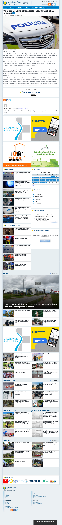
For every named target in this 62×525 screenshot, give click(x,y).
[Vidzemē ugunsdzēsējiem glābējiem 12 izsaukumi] (9, 257)
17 (33, 180)
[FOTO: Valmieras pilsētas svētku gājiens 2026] (9, 446)
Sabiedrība (35, 494)
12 (41, 179)
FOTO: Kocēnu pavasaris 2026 (50, 460)
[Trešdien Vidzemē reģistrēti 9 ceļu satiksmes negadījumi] (9, 202)
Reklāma (55, 1)
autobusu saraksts (41, 198)
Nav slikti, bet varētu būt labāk (42, 219)
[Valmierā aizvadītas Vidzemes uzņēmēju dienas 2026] (9, 463)
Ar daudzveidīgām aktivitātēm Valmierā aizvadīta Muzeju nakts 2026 (50, 444)
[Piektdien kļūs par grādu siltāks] (9, 314)
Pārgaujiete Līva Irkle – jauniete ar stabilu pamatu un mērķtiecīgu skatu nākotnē (22, 422)
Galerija (6, 440)
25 (37, 182)
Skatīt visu (55, 273)
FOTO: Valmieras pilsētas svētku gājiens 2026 (22, 443)
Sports (34, 497)
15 (52, 179)
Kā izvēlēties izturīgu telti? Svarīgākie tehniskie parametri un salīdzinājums (22, 402)
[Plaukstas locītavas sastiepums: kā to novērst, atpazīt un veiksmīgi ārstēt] (9, 386)
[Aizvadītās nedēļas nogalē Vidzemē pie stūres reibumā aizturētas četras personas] (9, 219)
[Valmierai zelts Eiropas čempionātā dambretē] (9, 374)
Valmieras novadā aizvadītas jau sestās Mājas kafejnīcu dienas (50, 363)
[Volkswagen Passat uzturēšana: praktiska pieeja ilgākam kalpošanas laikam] (37, 395)
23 (56, 180)
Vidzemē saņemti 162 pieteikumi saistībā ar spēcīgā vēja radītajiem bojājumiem (22, 264)
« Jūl (33, 185)
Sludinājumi (35, 7)
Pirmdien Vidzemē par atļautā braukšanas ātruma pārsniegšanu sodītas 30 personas (22, 209)
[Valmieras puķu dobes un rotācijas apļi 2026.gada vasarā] (9, 416)
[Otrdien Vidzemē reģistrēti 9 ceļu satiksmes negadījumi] (9, 176)
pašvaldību (38, 194)
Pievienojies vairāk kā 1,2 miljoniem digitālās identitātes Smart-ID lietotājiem (50, 402)
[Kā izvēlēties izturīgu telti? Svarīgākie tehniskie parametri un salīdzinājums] (9, 403)
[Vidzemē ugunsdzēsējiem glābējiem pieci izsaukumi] (9, 240)
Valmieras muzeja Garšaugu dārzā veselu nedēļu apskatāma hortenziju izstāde (22, 364)
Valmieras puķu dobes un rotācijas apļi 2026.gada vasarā (22, 413)
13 (45, 179)
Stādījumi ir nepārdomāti (41, 220)
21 (49, 180)
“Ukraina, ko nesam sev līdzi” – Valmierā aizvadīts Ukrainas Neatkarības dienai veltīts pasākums (50, 321)
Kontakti (50, 1)
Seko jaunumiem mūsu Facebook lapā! (45, 521)
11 (37, 179)
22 (52, 180)
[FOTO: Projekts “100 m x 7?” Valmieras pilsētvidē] (37, 454)
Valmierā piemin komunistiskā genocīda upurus (22, 452)
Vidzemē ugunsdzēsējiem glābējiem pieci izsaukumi (21, 237)
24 (33, 182)
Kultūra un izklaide (37, 499)
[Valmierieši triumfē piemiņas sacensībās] (37, 357)
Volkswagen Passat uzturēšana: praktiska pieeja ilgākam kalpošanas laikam (50, 393)
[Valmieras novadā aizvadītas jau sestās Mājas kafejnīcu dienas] (37, 366)
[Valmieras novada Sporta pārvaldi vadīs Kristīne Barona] (37, 314)
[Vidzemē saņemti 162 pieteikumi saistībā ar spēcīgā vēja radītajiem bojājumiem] (9, 266)
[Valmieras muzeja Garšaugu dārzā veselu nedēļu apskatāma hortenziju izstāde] (9, 366)
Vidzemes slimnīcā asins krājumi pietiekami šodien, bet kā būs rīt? (22, 431)
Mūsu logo (7, 506)
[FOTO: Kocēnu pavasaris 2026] (37, 463)
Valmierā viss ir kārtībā (41, 218)
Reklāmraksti (42, 7)
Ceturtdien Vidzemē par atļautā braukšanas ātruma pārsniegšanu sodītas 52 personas (22, 191)
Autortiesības (36, 502)
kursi (38, 199)
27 (45, 182)
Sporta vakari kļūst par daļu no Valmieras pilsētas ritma (50, 383)
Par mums (44, 1)
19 (41, 180)
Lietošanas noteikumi (37, 503)
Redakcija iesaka (10, 410)
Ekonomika (35, 495)
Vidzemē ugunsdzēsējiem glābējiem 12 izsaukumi (21, 255)
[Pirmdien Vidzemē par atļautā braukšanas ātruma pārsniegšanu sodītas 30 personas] (9, 210)
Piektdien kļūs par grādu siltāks (22, 310)
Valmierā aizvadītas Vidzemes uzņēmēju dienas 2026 (22, 460)
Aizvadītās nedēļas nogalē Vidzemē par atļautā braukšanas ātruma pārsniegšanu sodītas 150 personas (22, 183)
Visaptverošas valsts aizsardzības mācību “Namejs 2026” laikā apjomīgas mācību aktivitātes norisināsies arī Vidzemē (22, 321)
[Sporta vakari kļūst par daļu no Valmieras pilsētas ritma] (37, 386)
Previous (5, 292)
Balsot (54, 222)
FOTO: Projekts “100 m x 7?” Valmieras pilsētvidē (49, 452)
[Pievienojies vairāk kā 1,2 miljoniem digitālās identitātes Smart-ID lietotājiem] (37, 403)
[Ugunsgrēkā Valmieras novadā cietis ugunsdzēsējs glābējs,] (9, 231)
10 (33, 179)
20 (45, 180)
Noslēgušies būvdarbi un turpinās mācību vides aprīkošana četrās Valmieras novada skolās (21, 355)
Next (56, 292)
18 (37, 180)
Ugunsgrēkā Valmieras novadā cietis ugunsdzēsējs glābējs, (22, 229)
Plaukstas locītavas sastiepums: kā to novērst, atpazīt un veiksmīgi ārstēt (22, 384)
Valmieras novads (7, 474)
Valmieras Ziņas (6, 470)
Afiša (27, 7)
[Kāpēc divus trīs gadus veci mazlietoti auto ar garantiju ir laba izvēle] (9, 395)
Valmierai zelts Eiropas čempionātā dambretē (20, 371)
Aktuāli (6, 273)
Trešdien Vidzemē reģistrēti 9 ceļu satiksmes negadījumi (21, 199)
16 (56, 179)
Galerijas (19, 7)
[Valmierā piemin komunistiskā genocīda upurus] (9, 454)
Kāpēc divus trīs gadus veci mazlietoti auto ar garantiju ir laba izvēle (22, 393)
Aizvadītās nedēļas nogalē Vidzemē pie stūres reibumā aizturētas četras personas (21, 217)
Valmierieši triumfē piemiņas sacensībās (49, 354)
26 (41, 182)
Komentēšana (36, 505)
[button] (52, 5)
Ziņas (11, 7)
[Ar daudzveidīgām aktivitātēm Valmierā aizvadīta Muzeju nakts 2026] (37, 446)
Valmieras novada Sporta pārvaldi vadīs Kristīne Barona (50, 311)
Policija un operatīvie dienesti (39, 496)
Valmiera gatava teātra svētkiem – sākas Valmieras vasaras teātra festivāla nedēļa (50, 372)
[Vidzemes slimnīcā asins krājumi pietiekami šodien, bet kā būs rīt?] (9, 433)
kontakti (39, 196)
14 (49, 179)
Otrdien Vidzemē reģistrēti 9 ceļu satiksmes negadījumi (22, 173)
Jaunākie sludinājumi (40, 410)
